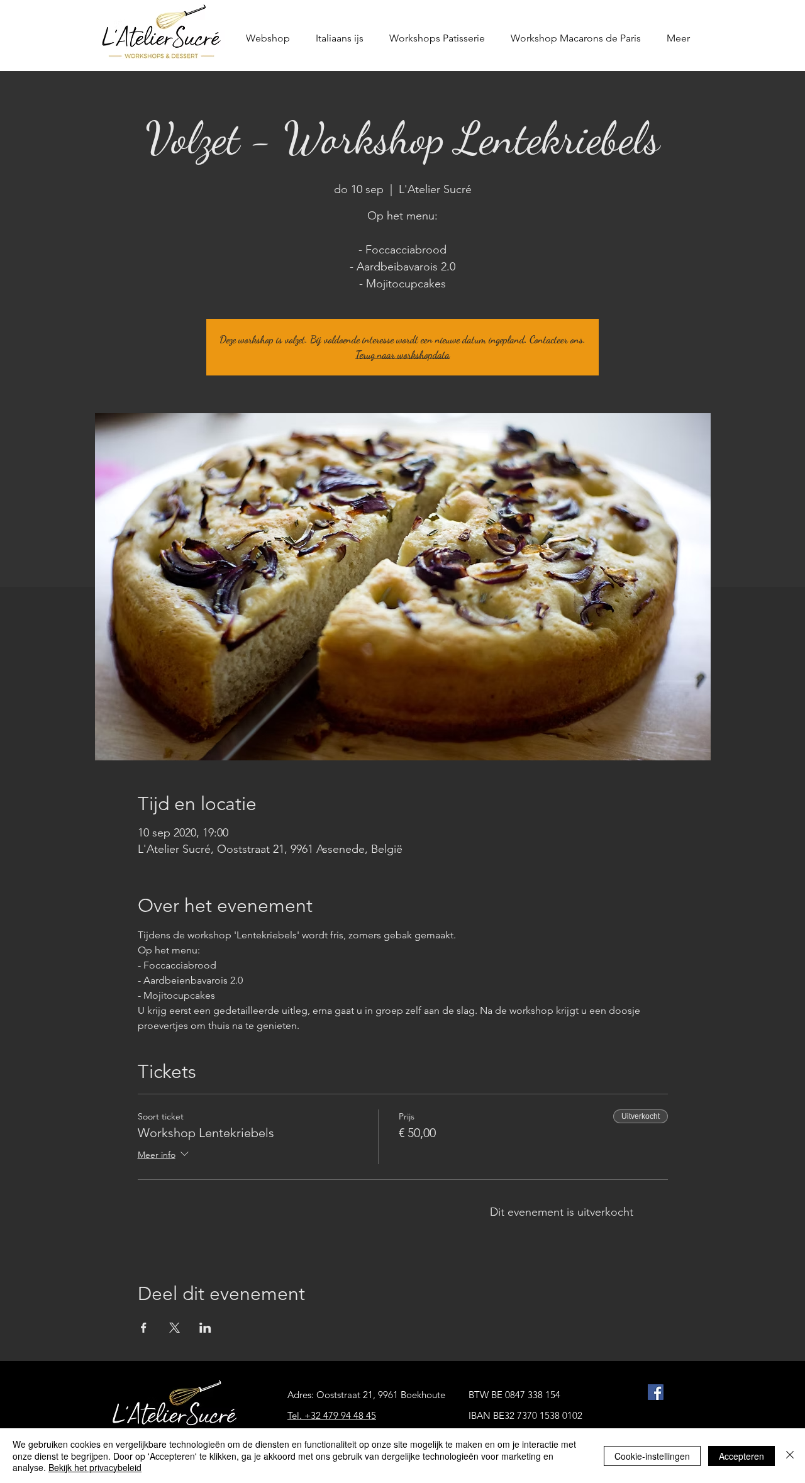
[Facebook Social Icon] (655, 1392)
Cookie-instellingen (652, 1456)
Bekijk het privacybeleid (95, 1467)
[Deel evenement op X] (174, 1328)
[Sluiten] (789, 1455)
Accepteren (741, 1456)
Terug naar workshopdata (402, 354)
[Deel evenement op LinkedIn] (205, 1328)
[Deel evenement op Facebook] (144, 1328)
